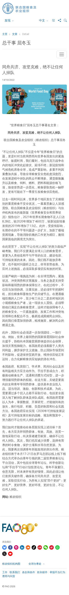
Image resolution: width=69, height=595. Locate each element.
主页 (4, 34)
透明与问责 (8, 576)
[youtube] (10, 553)
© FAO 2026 (8, 586)
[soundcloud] (28, 547)
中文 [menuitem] (42, 20)
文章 (14, 34)
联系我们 (15, 572)
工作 (4, 572)
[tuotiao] (40, 547)
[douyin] (34, 547)
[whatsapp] (57, 547)
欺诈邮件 (42, 572)
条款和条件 (28, 572)
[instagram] (16, 547)
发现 (8, 20)
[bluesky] (4, 547)
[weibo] (51, 547)
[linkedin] (22, 547)
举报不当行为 (57, 572)
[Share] (58, 20)
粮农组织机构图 (11, 563)
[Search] (64, 20)
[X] (4, 553)
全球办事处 (35, 563)
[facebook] (10, 547)
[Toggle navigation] (61, 54)
